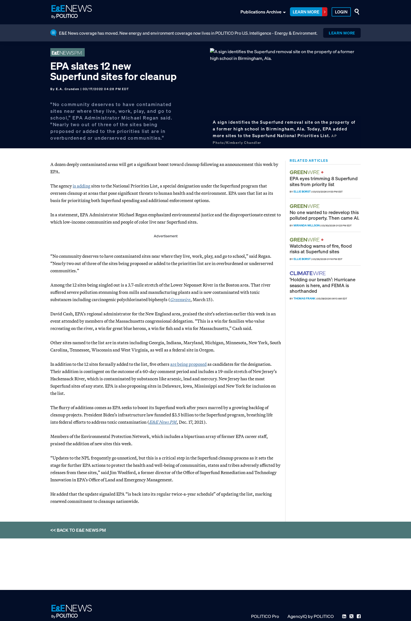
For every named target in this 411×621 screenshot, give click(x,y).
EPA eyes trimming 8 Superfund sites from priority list (324, 181)
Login (341, 12)
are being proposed (188, 364)
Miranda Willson (307, 225)
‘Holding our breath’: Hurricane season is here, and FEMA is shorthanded (322, 285)
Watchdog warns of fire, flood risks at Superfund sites (321, 249)
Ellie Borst (302, 191)
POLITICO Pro (265, 616)
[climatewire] (308, 273)
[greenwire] (305, 172)
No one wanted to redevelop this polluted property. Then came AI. (324, 215)
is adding (81, 186)
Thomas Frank (304, 298)
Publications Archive (261, 12)
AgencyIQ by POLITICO (310, 616)
